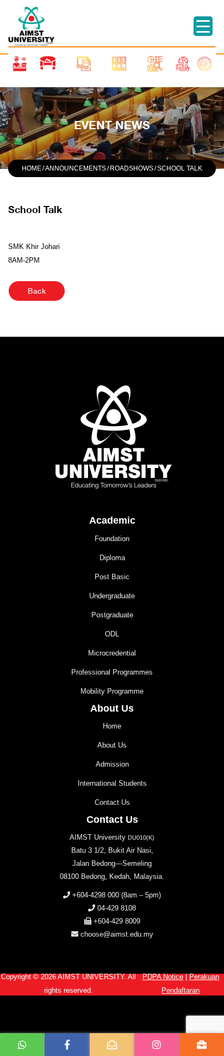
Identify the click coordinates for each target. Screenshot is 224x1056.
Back (37, 291)
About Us (112, 745)
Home (112, 726)
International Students (112, 783)
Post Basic (112, 577)
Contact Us (112, 802)
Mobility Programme (112, 691)
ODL (112, 634)
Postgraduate (112, 615)
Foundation (112, 539)
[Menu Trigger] (203, 26)
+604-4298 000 (95, 895)
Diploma (112, 558)
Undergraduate (112, 596)
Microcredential (112, 653)
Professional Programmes (112, 672)
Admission (112, 764)
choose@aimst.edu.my (116, 934)
